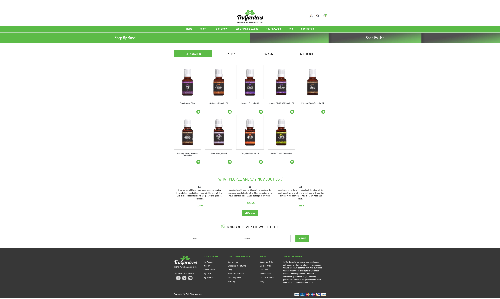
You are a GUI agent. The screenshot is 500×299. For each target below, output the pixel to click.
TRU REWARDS (273, 29)
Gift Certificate (267, 278)
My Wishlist (209, 278)
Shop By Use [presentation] (375, 37)
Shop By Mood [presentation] (125, 37)
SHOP (206, 29)
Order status (209, 270)
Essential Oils (266, 262)
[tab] (125, 38)
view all (250, 213)
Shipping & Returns (237, 266)
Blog (262, 281)
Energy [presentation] (231, 54)
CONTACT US (307, 29)
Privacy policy (234, 278)
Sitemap (232, 281)
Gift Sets (264, 270)
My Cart (207, 274)
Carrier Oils (265, 266)
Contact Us (233, 262)
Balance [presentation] (269, 54)
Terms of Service (236, 274)
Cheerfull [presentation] (307, 54)
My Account (209, 262)
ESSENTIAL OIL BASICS (247, 29)
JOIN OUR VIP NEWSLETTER (252, 227)
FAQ (291, 29)
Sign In (207, 266)
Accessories (265, 274)
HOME (189, 29)
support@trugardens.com (302, 283)
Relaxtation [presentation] (193, 54)
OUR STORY (221, 29)
